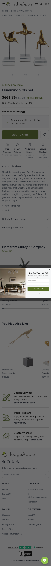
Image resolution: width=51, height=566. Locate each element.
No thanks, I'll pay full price (38, 292)
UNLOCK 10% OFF (38, 288)
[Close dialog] (49, 269)
